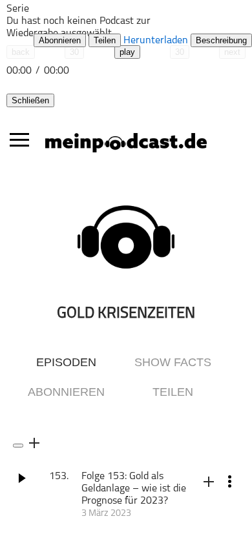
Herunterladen (155, 41)
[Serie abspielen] (18, 445)
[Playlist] (48, 17)
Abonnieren (60, 40)
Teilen (105, 40)
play (127, 52)
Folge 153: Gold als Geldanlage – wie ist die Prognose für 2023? (133, 488)
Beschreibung (221, 40)
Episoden (66, 362)
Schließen (30, 100)
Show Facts (172, 362)
